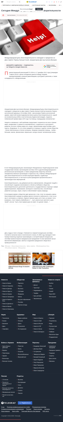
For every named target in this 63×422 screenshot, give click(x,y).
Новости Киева (6, 283)
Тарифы (36, 293)
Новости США (38, 321)
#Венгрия (7, 246)
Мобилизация (22, 342)
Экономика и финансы (37, 280)
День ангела (52, 358)
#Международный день (42, 246)
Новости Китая (38, 329)
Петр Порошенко (38, 362)
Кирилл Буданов (38, 359)
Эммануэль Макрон (39, 354)
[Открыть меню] (2, 2)
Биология (5, 323)
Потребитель (53, 321)
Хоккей (51, 291)
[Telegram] (52, 2)
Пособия (20, 302)
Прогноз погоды (22, 305)
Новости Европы (38, 318)
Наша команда (5, 411)
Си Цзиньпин (37, 351)
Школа (20, 296)
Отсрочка (20, 351)
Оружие (4, 355)
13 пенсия (5, 379)
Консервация (22, 382)
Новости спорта (54, 280)
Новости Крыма (6, 306)
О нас (2, 407)
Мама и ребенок (22, 318)
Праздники (52, 342)
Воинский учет (22, 357)
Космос (4, 321)
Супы (19, 385)
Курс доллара (37, 296)
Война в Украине (7, 342)
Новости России (38, 323)
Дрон (3, 326)
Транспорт (37, 287)
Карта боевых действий (6, 346)
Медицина (21, 294)
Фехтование (52, 296)
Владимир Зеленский (40, 346)
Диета (19, 323)
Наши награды (38, 409)
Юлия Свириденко (39, 370)
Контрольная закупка (38, 5)
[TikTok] (61, 2)
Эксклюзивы (52, 5)
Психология (21, 326)
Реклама (28, 409)
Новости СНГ (37, 326)
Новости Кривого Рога (7, 300)
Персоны (35, 342)
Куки (30, 9)
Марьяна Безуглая (39, 368)
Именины (52, 361)
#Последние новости (11, 248)
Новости (4, 280)
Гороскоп (51, 318)
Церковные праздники (52, 346)
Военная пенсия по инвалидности (7, 388)
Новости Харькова (7, 286)
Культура (51, 329)
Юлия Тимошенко (39, 365)
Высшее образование (24, 299)
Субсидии (21, 291)
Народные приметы (54, 350)
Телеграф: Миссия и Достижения (30, 411)
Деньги (36, 285)
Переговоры (6, 353)
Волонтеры (5, 358)
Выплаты (20, 288)
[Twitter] (56, 2)
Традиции (52, 353)
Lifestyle (51, 314)
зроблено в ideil (57, 415)
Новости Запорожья (8, 296)
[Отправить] (19, 2)
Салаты (20, 390)
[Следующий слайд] (61, 5)
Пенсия (4, 376)
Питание (20, 321)
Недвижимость (38, 290)
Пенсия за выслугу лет (7, 395)
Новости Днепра (7, 288)
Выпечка (20, 379)
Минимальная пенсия (8, 392)
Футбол (51, 283)
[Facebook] (47, 2)
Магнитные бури (54, 334)
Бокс (50, 286)
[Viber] (49, 1)
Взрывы (4, 350)
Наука (3, 314)
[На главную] (31, 2)
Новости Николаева (8, 309)
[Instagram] (59, 2)
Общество (21, 280)
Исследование (22, 329)
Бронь (20, 349)
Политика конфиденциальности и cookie (18, 407)
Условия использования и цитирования (12, 409)
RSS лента (46, 411)
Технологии (5, 318)
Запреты (51, 355)
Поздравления (53, 337)
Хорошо (39, 9)
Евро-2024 (52, 294)
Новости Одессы (7, 291)
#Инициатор (22, 248)
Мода (50, 323)
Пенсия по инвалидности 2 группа (6, 384)
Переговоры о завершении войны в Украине (16, 5)
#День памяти (31, 246)
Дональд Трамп (38, 349)
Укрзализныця (38, 298)
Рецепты (20, 376)
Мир (34, 314)
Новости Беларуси (39, 331)
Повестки (20, 346)
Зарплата (20, 283)
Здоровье (20, 314)
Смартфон (5, 329)
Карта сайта (15, 411)
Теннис (51, 288)
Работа (20, 286)
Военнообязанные (23, 354)
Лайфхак (51, 331)
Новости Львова (7, 294)
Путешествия (53, 326)
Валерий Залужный (39, 357)
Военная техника (7, 361)
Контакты (47, 409)
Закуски (20, 393)
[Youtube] (54, 2)
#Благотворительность (18, 246)
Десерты (20, 387)
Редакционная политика (39, 407)
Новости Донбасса (7, 303)
